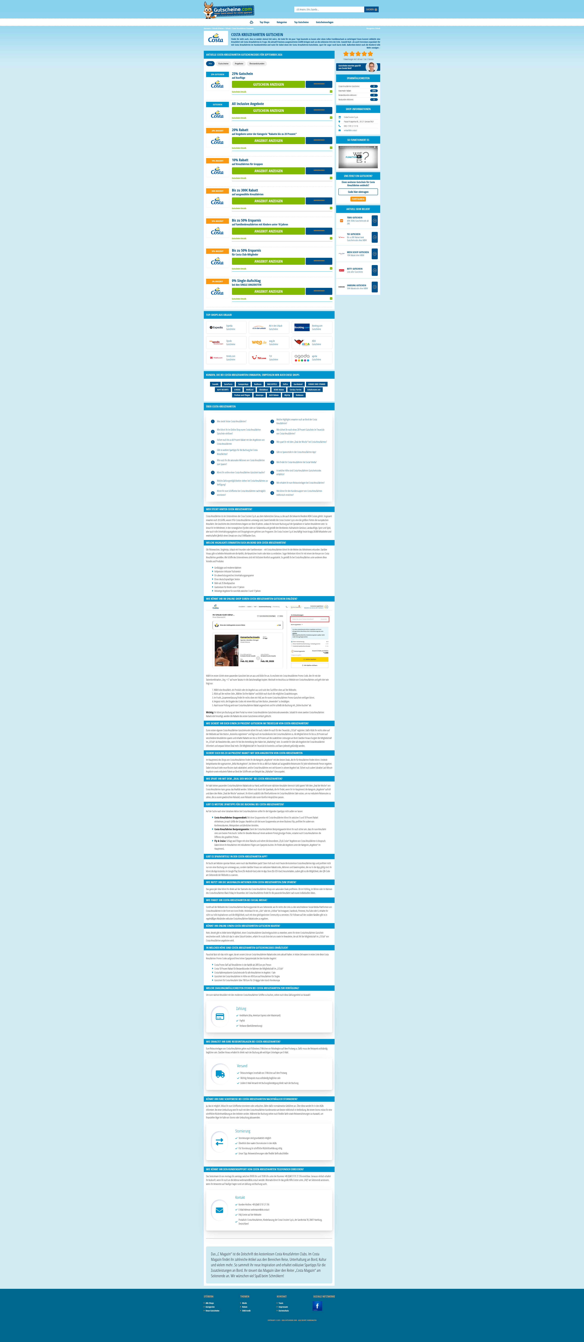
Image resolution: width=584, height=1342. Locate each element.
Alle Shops (210, 1303)
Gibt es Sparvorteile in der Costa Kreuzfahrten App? (296, 452)
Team (281, 1303)
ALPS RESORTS (223, 389)
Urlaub (377, 28)
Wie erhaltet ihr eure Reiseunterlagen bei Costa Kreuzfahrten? (300, 482)
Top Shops (264, 22)
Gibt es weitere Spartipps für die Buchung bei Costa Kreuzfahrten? (237, 452)
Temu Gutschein (354, 217)
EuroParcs (228, 384)
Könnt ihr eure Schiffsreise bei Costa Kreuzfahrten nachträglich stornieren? (241, 493)
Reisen (244, 1306)
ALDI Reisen (274, 395)
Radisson (257, 384)
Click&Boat (263, 389)
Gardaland (298, 384)
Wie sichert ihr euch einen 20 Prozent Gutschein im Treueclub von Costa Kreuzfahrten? (300, 431)
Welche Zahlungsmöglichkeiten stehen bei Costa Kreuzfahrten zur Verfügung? (242, 482)
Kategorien (282, 22)
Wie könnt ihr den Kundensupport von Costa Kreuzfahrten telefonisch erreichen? (299, 493)
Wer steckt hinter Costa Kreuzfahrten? (231, 421)
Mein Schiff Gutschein (358, 252)
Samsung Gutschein (356, 285)
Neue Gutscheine (212, 1310)
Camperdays (243, 384)
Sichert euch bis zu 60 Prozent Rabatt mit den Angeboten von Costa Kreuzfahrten (241, 441)
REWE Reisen (279, 389)
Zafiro (285, 384)
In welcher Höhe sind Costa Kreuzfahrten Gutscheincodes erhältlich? (298, 472)
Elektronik (246, 1310)
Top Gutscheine (301, 22)
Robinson (299, 395)
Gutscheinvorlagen (324, 22)
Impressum (283, 1306)
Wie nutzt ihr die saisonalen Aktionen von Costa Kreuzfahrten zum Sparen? (241, 462)
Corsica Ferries (295, 389)
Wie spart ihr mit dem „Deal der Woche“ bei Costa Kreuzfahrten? (301, 441)
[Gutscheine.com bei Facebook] (317, 1302)
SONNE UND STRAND (316, 384)
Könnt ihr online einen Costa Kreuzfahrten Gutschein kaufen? (241, 472)
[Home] (251, 22)
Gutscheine (223, 63)
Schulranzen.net (313, 389)
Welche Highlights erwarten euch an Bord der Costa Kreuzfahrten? (296, 421)
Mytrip (287, 395)
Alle (210, 63)
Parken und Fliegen (242, 395)
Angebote (239, 63)
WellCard (249, 389)
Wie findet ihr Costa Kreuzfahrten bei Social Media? (296, 462)
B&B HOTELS (272, 384)
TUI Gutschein (353, 234)
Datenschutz (284, 1310)
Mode (244, 1303)
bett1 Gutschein (354, 268)
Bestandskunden (257, 63)
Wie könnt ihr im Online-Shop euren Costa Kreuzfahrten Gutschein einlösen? (239, 431)
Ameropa (259, 395)
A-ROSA (237, 389)
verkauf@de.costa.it (350, 130)
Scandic (215, 384)
